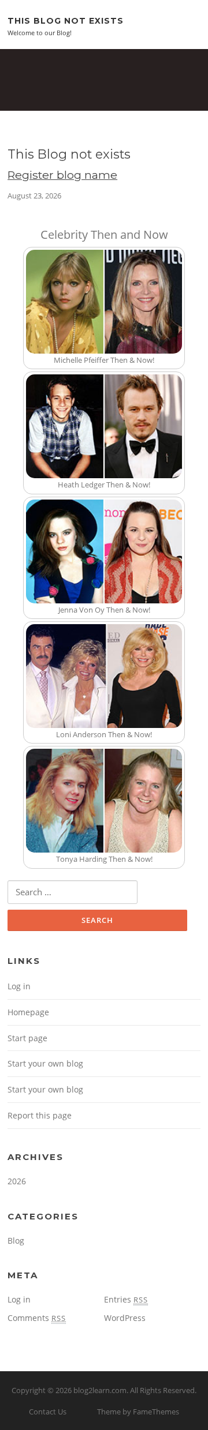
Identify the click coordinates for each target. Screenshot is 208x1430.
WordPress (125, 1317)
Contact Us (47, 1411)
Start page (27, 1038)
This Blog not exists (66, 20)
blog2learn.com (100, 1390)
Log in (19, 986)
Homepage (28, 1012)
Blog (16, 1240)
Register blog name (62, 175)
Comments (37, 1317)
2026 (17, 1181)
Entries (126, 1299)
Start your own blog (45, 1063)
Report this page (40, 1115)
